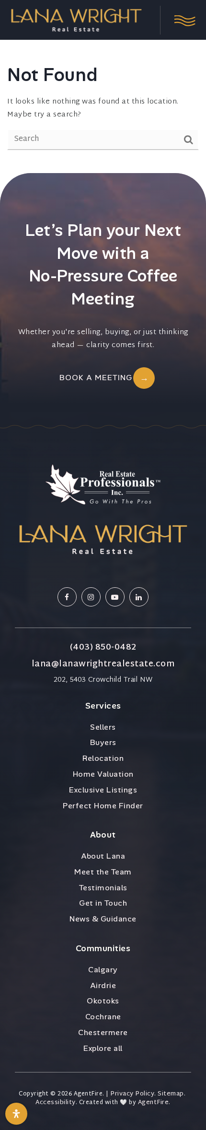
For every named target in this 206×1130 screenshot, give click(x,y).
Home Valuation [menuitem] (103, 774)
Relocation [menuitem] (103, 758)
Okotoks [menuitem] (103, 1001)
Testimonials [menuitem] (103, 888)
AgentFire (153, 1103)
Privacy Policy (132, 1094)
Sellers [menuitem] (103, 727)
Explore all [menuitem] (103, 1048)
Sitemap (171, 1094)
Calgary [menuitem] (103, 970)
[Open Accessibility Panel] (16, 1113)
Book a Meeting (95, 378)
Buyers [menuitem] (103, 742)
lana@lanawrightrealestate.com (103, 664)
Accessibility (55, 1103)
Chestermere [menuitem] (103, 1032)
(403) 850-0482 (103, 647)
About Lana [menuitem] (103, 856)
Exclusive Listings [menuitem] (103, 790)
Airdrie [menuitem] (103, 985)
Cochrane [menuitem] (103, 1017)
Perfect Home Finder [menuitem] (103, 806)
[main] (103, 86)
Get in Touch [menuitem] (103, 903)
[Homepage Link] (76, 20)
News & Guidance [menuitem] (103, 919)
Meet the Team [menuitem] (103, 872)
